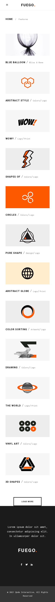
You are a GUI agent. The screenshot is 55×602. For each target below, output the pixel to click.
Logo (44, 100)
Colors (36, 100)
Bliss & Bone (36, 62)
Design (29, 253)
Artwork (35, 329)
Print (27, 139)
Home (9, 19)
